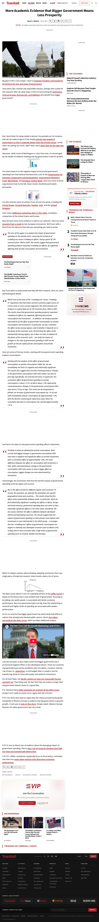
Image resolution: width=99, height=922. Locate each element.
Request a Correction (32, 916)
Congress (20, 871)
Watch (4, 878)
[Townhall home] (9, 856)
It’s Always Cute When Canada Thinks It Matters (53, 832)
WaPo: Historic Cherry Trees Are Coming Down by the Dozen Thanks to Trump (83, 219)
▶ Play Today (74, 203)
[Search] (92, 3)
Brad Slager (37, 878)
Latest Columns (6, 875)
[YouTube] (56, 856)
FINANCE (17, 775)
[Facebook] (52, 856)
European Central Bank (32, 181)
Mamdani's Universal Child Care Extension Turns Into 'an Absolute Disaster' (82, 258)
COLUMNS (31, 3)
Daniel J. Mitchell (33, 21)
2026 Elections (21, 868)
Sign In (79, 856)
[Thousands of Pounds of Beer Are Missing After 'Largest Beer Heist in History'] (73, 177)
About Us (67, 868)
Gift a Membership (85, 871)
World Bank (13, 181)
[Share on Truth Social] (54, 21)
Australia (26, 205)
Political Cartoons (7, 881)
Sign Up (92, 910)
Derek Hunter (37, 871)
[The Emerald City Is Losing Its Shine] (73, 164)
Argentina (19, 671)
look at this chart (28, 704)
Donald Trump (22, 875)
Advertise (67, 871)
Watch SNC (84, 878)
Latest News (5, 871)
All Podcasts (53, 887)
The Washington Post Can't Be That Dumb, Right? (11, 832)
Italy (41, 205)
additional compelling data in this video (29, 213)
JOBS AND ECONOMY (46, 775)
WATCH (38, 3)
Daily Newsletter (85, 875)
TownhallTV (5, 885)
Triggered (52, 871)
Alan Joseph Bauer (39, 881)
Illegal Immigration (23, 885)
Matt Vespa (28, 840)
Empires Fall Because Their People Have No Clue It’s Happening (81, 89)
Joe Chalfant (7, 840)
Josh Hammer (37, 885)
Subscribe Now (43, 803)
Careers (67, 875)
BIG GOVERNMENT (7, 775)
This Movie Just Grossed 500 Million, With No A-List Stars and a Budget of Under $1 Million (88, 150)
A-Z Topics (21, 863)
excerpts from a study (11, 224)
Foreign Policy (21, 881)
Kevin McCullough (38, 875)
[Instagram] (48, 856)
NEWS (24, 3)
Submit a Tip (68, 878)
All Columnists (37, 888)
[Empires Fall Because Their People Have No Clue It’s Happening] (82, 278)
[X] (44, 856)
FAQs (86, 856)
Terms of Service (6, 916)
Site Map (42, 916)
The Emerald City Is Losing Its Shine (88, 161)
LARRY (51, 868)
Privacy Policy (15, 916)
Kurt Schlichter (50, 840)
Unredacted (53, 875)
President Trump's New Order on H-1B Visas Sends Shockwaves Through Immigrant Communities (83, 233)
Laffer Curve (56, 594)
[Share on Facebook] (58, 21)
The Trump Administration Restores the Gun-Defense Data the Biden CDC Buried (81, 101)
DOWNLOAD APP (62, 3)
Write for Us (68, 881)
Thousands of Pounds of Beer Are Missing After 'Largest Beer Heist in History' (88, 177)
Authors (4, 888)
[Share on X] (50, 21)
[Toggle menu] (3, 3)
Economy (20, 878)
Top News (4, 868)
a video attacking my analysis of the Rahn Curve (38, 690)
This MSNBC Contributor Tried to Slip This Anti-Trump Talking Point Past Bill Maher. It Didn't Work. (33, 834)
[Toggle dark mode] (96, 3)
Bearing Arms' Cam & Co (56, 878)
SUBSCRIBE (84, 3)
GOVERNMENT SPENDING (30, 775)
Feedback (23, 916)
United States (8, 205)
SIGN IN (74, 3)
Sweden (34, 205)
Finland (18, 205)
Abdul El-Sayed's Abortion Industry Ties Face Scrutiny (81, 79)
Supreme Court (22, 888)
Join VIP (93, 856)
